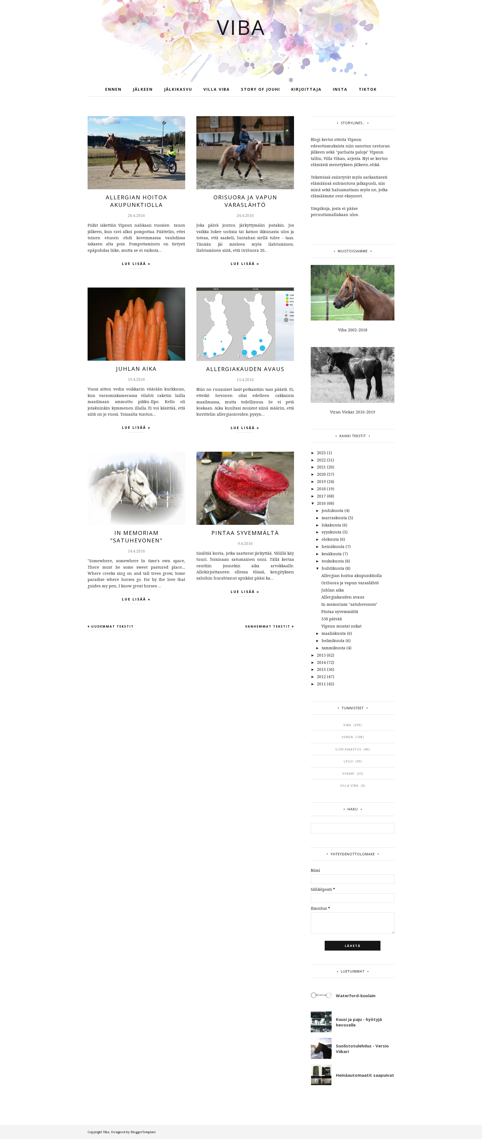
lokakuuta (331, 525)
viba (347, 725)
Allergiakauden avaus (245, 369)
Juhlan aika (136, 368)
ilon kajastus (348, 749)
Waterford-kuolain (355, 995)
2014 (321, 662)
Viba (241, 27)
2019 (321, 481)
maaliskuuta (334, 633)
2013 (321, 669)
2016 (321, 503)
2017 (321, 496)
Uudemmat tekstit (112, 626)
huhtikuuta (333, 568)
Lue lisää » (136, 263)
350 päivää (331, 618)
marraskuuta (334, 517)
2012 (321, 676)
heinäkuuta (333, 546)
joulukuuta (332, 510)
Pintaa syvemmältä (245, 533)
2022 (321, 460)
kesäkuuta (332, 553)
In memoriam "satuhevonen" (136, 536)
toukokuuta (333, 561)
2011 (321, 683)
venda (347, 737)
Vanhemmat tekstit (267, 626)
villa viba (349, 785)
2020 (321, 474)
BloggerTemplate (143, 1132)
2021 (321, 467)
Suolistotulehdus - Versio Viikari (362, 1048)
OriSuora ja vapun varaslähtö (245, 201)
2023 (321, 452)
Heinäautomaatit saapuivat (365, 1075)
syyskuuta (331, 532)
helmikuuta (333, 640)
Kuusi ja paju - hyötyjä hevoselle (359, 1022)
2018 (321, 488)
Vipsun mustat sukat (341, 626)
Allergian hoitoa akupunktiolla (136, 201)
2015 (321, 655)
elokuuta (330, 539)
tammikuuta (333, 647)
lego (348, 761)
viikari (348, 773)
